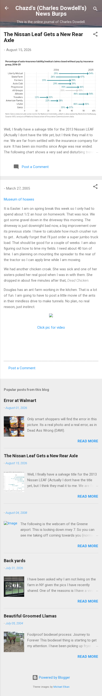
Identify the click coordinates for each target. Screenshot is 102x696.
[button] (95, 35)
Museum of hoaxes (19, 199)
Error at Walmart (20, 400)
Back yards (14, 560)
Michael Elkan (61, 686)
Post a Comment (22, 368)
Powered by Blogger (54, 677)
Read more (88, 441)
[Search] (95, 9)
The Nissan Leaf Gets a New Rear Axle (41, 455)
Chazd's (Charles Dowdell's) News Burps (51, 11)
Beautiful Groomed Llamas (30, 615)
